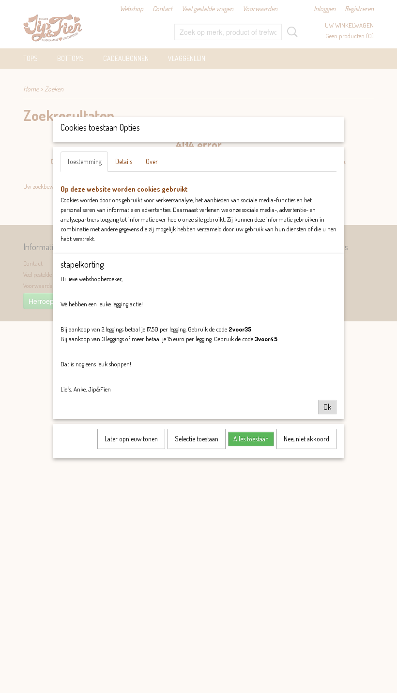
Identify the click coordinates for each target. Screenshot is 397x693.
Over (152, 161)
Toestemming (84, 161)
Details (123, 161)
